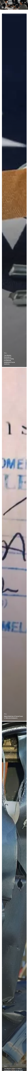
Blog (5, 353)
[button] (25, 2)
